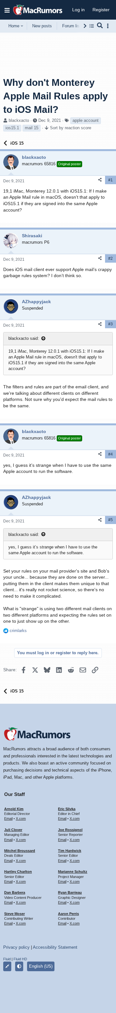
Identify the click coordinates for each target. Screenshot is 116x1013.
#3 (110, 324)
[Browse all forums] (91, 26)
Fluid (7, 959)
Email (8, 818)
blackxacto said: (23, 338)
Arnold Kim (14, 809)
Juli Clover (13, 830)
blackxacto (19, 120)
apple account (85, 120)
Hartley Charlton (18, 871)
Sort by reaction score (70, 127)
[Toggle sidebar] (109, 26)
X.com (21, 818)
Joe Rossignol (70, 830)
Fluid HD (20, 959)
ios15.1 (12, 127)
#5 (110, 520)
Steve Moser (14, 914)
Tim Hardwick (69, 851)
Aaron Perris (68, 914)
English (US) (41, 966)
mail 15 (31, 127)
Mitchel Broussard (19, 851)
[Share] (100, 180)
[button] (7, 10)
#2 (110, 258)
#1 (110, 180)
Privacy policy (16, 947)
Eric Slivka (66, 809)
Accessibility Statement (55, 947)
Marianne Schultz (72, 871)
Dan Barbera (14, 892)
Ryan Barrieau (70, 892)
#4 (110, 454)
